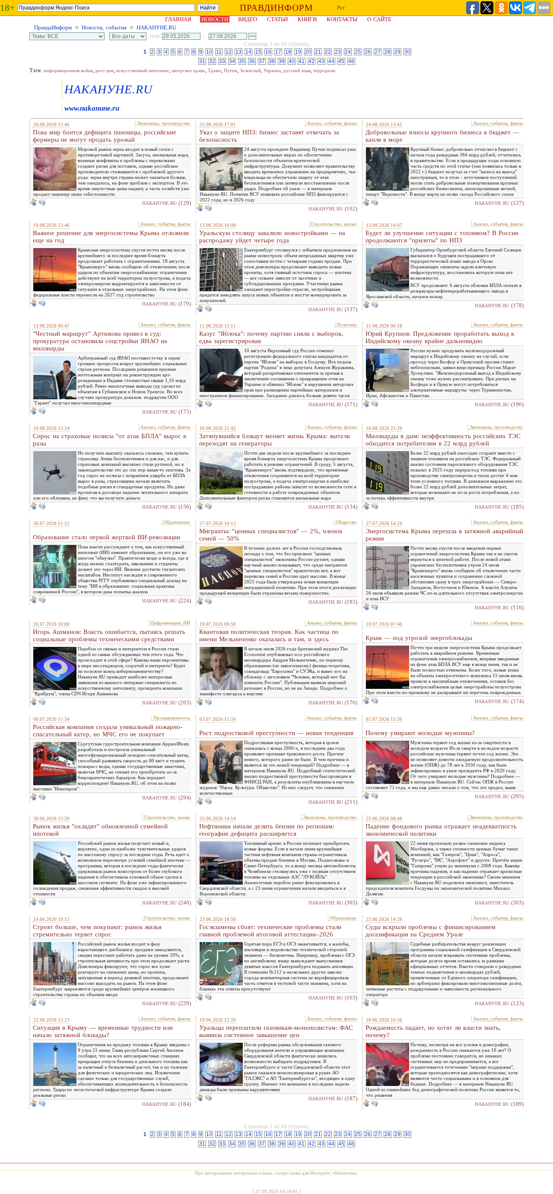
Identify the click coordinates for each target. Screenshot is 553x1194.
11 (219, 52)
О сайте (379, 19)
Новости (214, 19)
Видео (247, 19)
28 (388, 52)
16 (268, 52)
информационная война (68, 70)
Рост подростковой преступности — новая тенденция (276, 732)
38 (272, 61)
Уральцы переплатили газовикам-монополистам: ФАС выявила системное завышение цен (276, 1031)
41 (302, 61)
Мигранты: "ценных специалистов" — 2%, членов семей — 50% (270, 535)
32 (212, 61)
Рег (341, 7)
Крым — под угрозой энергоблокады (418, 637)
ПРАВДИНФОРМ (276, 8)
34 (232, 61)
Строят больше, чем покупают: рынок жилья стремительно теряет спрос (97, 930)
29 (397, 52)
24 (348, 52)
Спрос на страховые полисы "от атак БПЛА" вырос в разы (109, 440)
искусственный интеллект (142, 70)
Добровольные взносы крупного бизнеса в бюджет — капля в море (442, 136)
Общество (346, 522)
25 (358, 52)
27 (378, 52)
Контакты (342, 19)
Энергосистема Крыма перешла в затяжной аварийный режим (444, 535)
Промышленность (171, 717)
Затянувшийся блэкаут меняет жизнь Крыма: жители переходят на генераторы (274, 440)
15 (258, 52)
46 (351, 61)
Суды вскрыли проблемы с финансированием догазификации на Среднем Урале (430, 930)
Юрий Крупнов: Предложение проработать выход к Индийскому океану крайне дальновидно (439, 337)
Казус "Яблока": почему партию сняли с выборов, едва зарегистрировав (271, 337)
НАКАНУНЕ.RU (156, 27)
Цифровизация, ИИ (170, 622)
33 (222, 61)
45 (341, 61)
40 (292, 61)
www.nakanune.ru (91, 108)
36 (252, 61)
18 (288, 52)
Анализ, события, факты (331, 123)
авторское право (188, 70)
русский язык (297, 70)
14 (248, 52)
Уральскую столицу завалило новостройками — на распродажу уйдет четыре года (272, 236)
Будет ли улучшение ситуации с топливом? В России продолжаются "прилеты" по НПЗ (441, 236)
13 (238, 52)
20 (308, 52)
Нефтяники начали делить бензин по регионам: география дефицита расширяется (266, 830)
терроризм (324, 70)
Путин (230, 70)
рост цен (104, 70)
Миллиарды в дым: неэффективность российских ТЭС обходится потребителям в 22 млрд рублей (443, 440)
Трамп (214, 70)
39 (282, 61)
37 (262, 61)
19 (298, 52)
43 (321, 61)
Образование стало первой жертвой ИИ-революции (106, 537)
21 (318, 52)
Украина (272, 70)
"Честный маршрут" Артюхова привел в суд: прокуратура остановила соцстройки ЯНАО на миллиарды (100, 341)
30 (407, 52)
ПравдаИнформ (53, 27)
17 (278, 52)
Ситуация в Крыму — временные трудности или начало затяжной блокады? (103, 1031)
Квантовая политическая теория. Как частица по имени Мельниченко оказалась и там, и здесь (269, 635)
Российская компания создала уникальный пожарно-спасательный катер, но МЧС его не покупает (107, 730)
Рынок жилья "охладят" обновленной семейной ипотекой (100, 830)
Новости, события (104, 27)
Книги (307, 19)
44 (331, 61)
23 (338, 52)
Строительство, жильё (333, 223)
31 (202, 61)
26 (368, 52)
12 (229, 52)
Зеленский (250, 70)
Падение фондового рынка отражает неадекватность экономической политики (441, 830)
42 (311, 61)
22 (328, 52)
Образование (176, 522)
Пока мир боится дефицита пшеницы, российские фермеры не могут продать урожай (104, 136)
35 (242, 61)
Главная (178, 19)
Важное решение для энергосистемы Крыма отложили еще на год (111, 236)
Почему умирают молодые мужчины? (420, 732)
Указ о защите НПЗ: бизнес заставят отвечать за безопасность (269, 136)
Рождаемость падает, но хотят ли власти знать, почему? (433, 1031)
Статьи (277, 19)
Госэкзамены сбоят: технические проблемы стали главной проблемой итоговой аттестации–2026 (270, 930)
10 (209, 52)
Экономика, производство (163, 123)
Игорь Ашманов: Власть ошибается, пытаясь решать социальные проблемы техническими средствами (109, 635)
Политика (346, 324)
